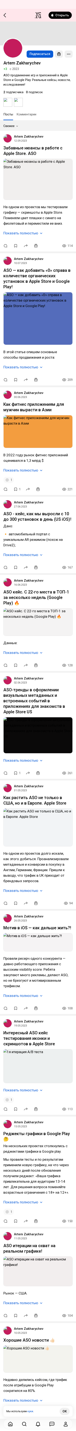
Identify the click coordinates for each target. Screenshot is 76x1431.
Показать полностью (20, 233)
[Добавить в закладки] (16, 246)
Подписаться (40, 54)
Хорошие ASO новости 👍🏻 (29, 1340)
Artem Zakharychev (28, 136)
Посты (8, 114)
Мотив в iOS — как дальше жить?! (37, 927)
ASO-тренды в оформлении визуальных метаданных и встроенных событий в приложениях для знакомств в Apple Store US (34, 700)
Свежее (9, 126)
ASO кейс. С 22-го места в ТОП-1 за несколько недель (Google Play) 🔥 (36, 597)
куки (30, 1411)
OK (64, 1411)
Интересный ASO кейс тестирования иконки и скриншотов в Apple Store (29, 1038)
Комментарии (26, 114)
